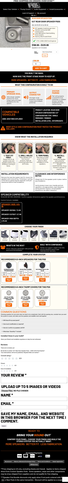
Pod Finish (36, 52)
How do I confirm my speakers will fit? (14, 327)
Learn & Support (28, 13)
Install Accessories (56, 9)
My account (41, 13)
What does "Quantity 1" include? (12, 331)
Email (7, 403)
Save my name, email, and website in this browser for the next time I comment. (33, 417)
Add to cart (41, 68)
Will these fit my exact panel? (11, 320)
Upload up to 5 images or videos (31, 386)
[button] (11, 49)
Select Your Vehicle (10, 9)
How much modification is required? (13, 324)
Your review (13, 375)
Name (7, 395)
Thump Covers (25, 9)
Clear (45, 55)
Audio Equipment (40, 9)
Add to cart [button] (9, 280)
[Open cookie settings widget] (3, 480)
